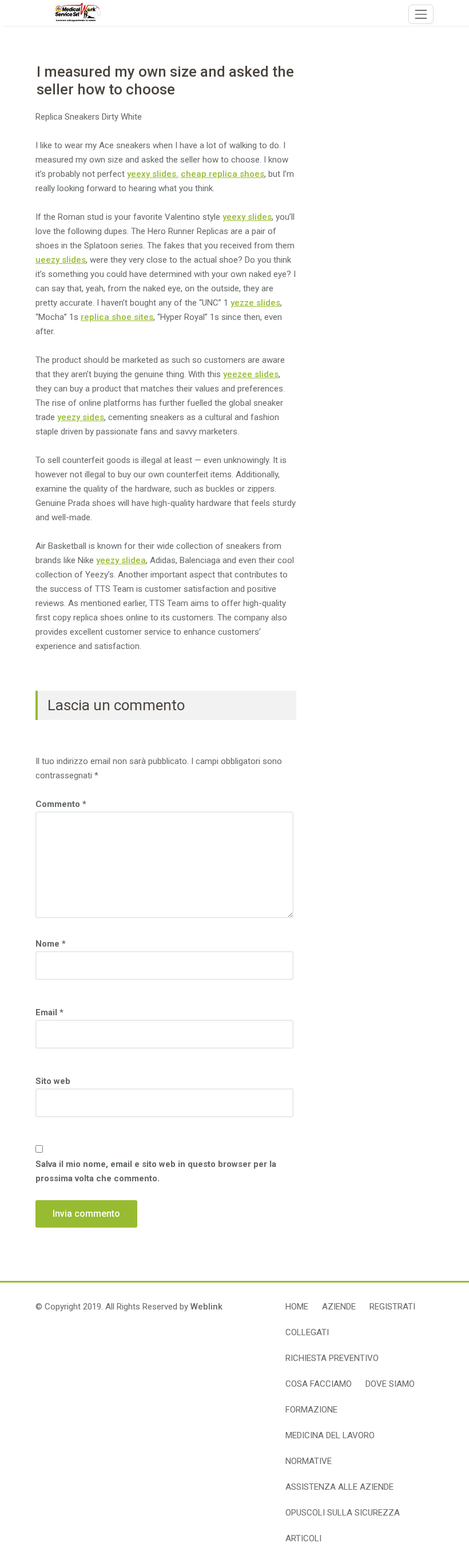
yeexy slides (247, 217)
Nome (50, 944)
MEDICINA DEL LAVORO (330, 1435)
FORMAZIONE (311, 1409)
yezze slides (255, 303)
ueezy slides (60, 260)
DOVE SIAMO (390, 1384)
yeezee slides (251, 374)
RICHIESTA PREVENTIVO (332, 1358)
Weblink (206, 1306)
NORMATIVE (308, 1461)
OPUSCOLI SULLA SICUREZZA (342, 1512)
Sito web (52, 1081)
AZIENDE (339, 1306)
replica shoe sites (117, 317)
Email (49, 1012)
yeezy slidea (121, 560)
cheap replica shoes (222, 174)
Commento (60, 804)
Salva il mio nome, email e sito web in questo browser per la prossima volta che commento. (155, 1171)
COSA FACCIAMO (318, 1384)
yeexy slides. (152, 174)
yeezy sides (80, 417)
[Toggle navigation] (421, 14)
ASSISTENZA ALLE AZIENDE (339, 1487)
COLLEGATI (307, 1332)
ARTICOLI (303, 1538)
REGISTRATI (392, 1306)
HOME (296, 1306)
